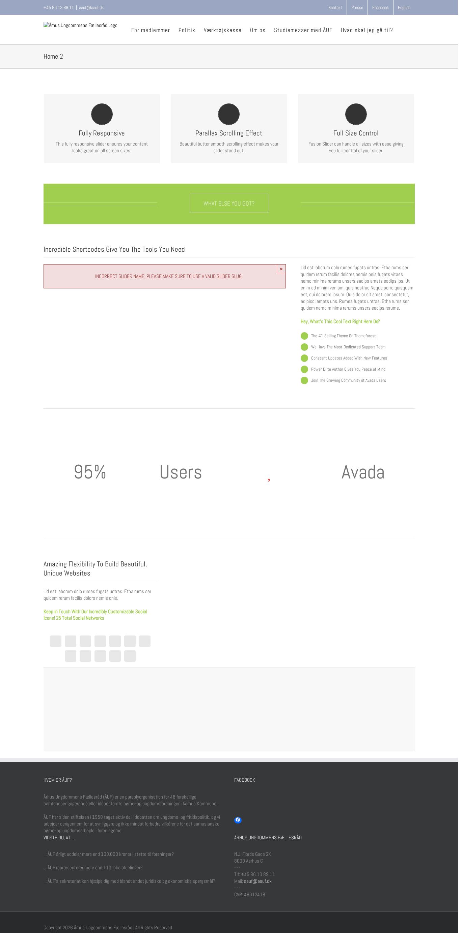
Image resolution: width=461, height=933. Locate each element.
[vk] (130, 656)
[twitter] (70, 641)
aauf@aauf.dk (91, 7)
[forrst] (85, 656)
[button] (404, 29)
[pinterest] (130, 641)
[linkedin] (85, 641)
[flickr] (145, 641)
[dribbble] (100, 641)
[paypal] (100, 656)
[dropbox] (115, 656)
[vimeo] (70, 656)
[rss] (115, 641)
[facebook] (55, 641)
